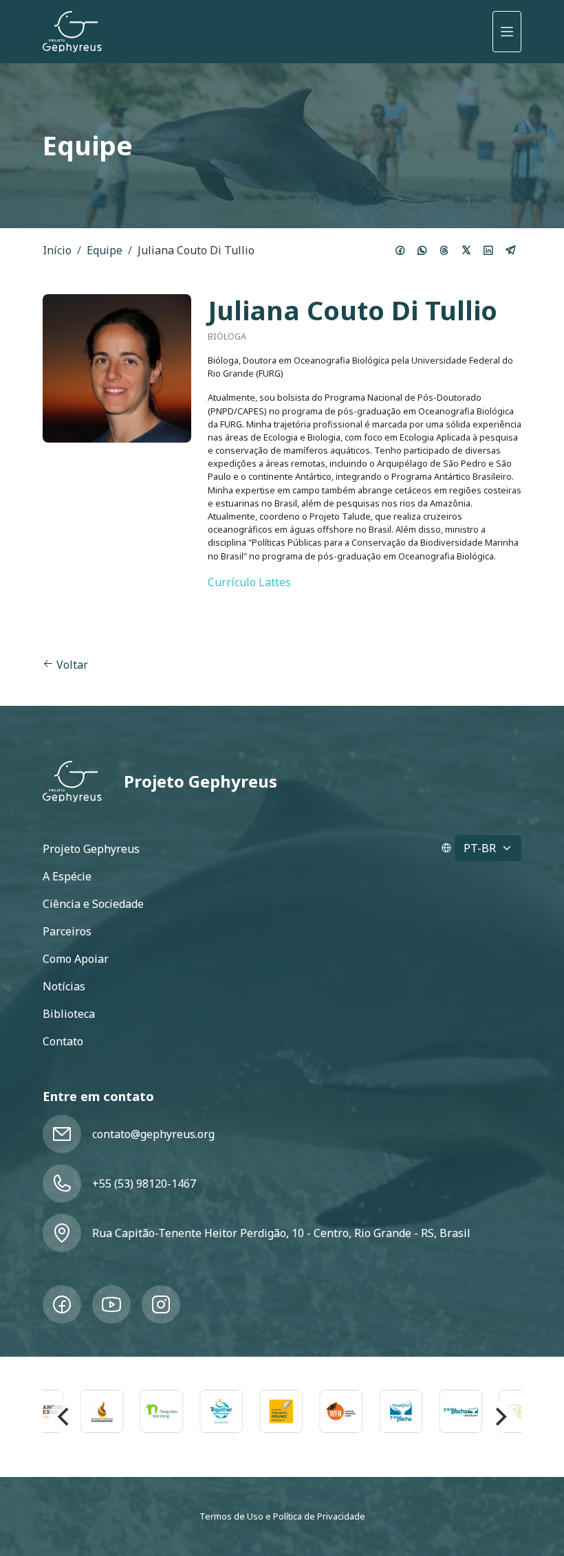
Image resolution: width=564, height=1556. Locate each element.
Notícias (64, 986)
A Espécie (67, 876)
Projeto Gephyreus (200, 781)
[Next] (499, 1416)
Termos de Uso (231, 1516)
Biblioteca (69, 1013)
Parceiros (67, 931)
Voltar (72, 664)
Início (57, 250)
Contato (63, 1041)
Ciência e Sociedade (93, 903)
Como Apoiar (76, 958)
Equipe (104, 250)
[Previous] (65, 1416)
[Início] (72, 31)
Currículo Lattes (249, 582)
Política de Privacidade (319, 1516)
